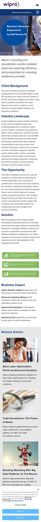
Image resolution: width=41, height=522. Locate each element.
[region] (20, 504)
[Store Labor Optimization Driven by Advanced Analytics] (20, 350)
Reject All (20, 511)
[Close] (38, 489)
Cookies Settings (20, 505)
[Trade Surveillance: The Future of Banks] (20, 402)
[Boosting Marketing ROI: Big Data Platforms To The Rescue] (20, 453)
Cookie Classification (16, 500)
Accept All (20, 518)
